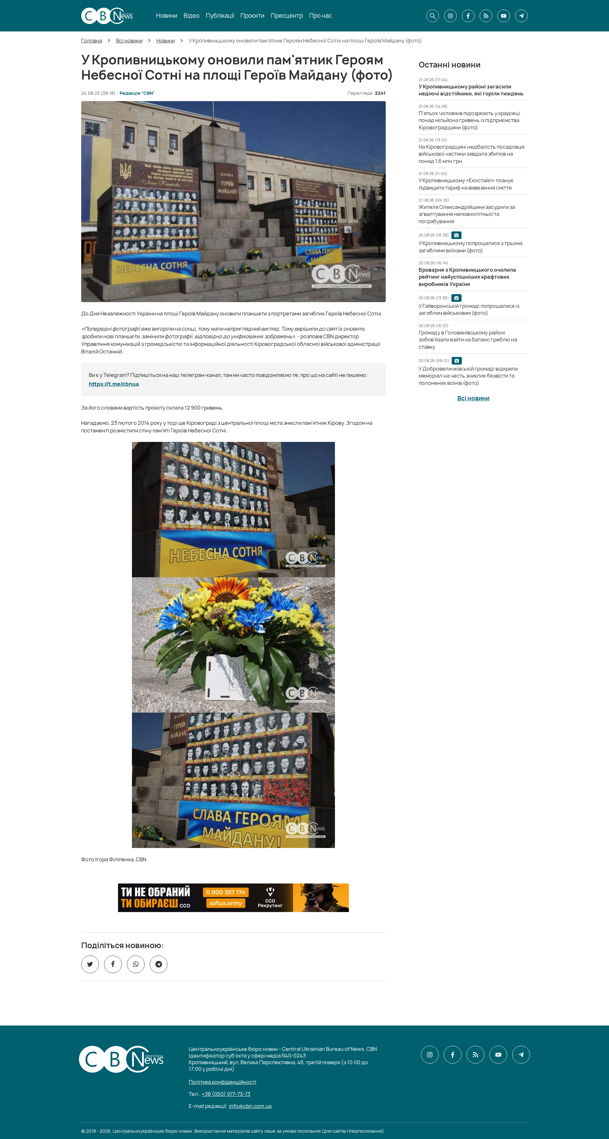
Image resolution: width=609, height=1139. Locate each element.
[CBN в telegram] (521, 16)
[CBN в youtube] (503, 16)
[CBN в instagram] (450, 16)
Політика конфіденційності (222, 1081)
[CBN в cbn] (486, 16)
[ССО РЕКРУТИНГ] (233, 897)
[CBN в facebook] (468, 16)
